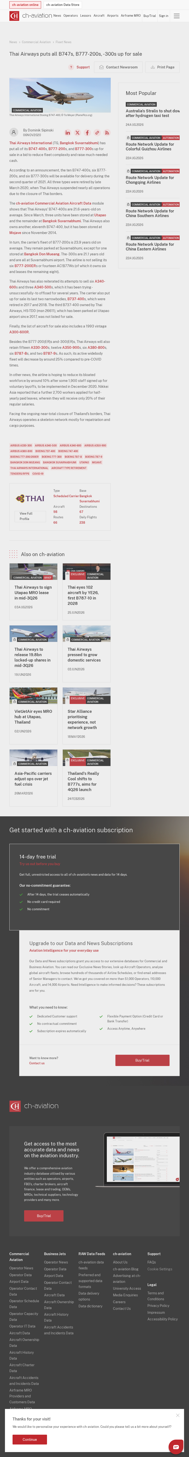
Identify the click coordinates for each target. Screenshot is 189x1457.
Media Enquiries (125, 1295)
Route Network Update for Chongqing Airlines (150, 180)
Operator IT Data (22, 1326)
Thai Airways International (30, 143)
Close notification (177, 1415)
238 (82, 522)
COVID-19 (37, 473)
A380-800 (96, 348)
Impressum (156, 1312)
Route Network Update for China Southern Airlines (150, 213)
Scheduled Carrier (66, 496)
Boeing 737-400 (45, 451)
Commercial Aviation (36, 42)
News (57, 15)
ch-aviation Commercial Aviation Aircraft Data (53, 203)
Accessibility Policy (162, 1319)
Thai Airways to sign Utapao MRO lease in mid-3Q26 (33, 592)
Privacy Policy (158, 1306)
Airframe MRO (131, 15)
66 (55, 522)
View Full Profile (26, 516)
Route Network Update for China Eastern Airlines (150, 246)
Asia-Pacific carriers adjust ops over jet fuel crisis (33, 779)
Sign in (163, 16)
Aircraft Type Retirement (68, 468)
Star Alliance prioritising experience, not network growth (82, 719)
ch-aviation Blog (126, 1269)
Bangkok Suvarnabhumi (79, 143)
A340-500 (42, 287)
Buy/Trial (149, 16)
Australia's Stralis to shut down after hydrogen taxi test (154, 113)
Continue (30, 1440)
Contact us (37, 1063)
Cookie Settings (159, 1269)
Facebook (87, 132)
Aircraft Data (19, 1333)
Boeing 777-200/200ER (24, 456)
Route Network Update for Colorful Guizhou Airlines (150, 146)
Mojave (15, 233)
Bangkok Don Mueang (42, 254)
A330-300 (39, 348)
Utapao (100, 215)
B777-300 (83, 149)
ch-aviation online (25, 5)
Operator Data (20, 1275)
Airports (112, 15)
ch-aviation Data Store (62, 5)
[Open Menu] (177, 16)
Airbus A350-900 (95, 445)
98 (55, 512)
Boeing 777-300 (52, 456)
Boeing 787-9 (93, 456)
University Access (127, 1288)
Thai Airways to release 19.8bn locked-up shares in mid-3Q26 (32, 657)
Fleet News (63, 42)
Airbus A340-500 (46, 445)
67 (81, 512)
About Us (120, 1262)
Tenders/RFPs (19, 473)
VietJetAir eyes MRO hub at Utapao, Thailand (33, 717)
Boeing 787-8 (73, 456)
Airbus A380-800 (21, 451)
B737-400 (75, 299)
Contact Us (122, 1309)
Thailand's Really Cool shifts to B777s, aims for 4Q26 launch (83, 781)
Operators (70, 15)
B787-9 (49, 353)
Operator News (21, 1268)
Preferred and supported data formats (90, 1281)
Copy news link (97, 132)
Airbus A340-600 (70, 445)
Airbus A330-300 (21, 445)
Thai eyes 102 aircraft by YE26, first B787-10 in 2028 (83, 595)
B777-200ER (25, 266)
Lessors (85, 15)
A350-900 (70, 348)
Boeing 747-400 (68, 451)
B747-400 (37, 149)
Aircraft (99, 15)
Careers (119, 1302)
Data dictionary (90, 1306)
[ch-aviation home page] (30, 16)
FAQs (151, 1262)
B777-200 (56, 149)
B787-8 (21, 353)
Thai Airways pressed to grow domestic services (84, 655)
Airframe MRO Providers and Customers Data (22, 1396)
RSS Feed (107, 132)
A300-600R (19, 332)
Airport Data (19, 1282)
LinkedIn (67, 132)
